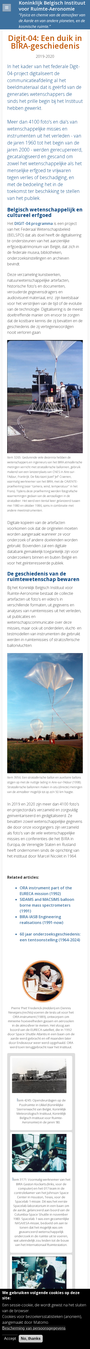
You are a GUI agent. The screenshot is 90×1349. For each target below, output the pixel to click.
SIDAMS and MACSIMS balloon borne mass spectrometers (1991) (47, 905)
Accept (10, 1338)
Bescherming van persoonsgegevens (34, 1328)
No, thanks (31, 1338)
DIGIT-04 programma (33, 223)
